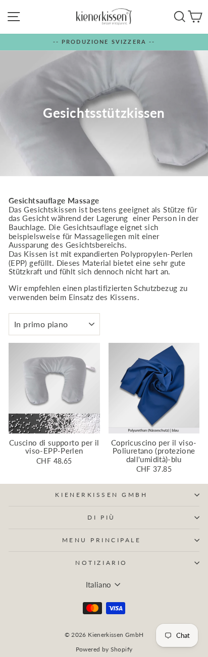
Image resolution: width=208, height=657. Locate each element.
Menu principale (101, 540)
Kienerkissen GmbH (101, 494)
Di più (101, 517)
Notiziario (101, 562)
